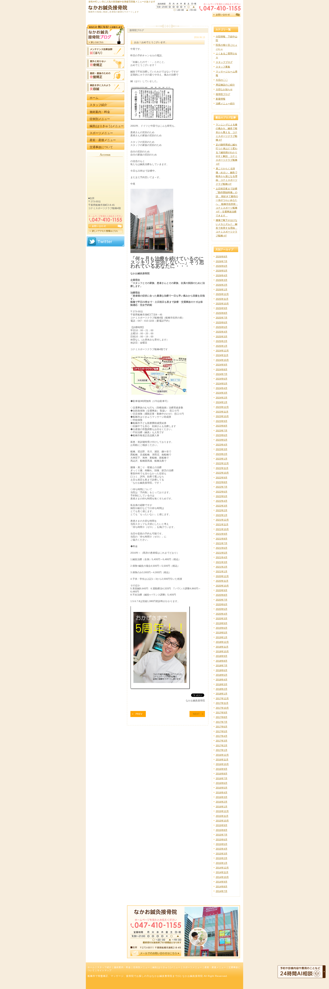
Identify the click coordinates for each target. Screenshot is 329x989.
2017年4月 (221, 736)
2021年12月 (222, 519)
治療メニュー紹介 (225, 103)
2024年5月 (221, 383)
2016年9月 (221, 769)
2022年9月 (221, 477)
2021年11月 (222, 524)
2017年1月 (221, 750)
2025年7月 (221, 317)
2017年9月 (221, 712)
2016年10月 (222, 764)
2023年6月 (221, 435)
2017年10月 (222, 708)
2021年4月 (221, 557)
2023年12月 (222, 407)
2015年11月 (222, 816)
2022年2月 (221, 510)
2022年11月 (222, 468)
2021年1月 (221, 571)
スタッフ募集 (223, 66)
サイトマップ (104, 970)
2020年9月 (221, 590)
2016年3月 (221, 797)
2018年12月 (222, 642)
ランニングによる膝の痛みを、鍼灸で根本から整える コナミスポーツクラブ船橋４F (226, 132)
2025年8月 (221, 313)
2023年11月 (222, 411)
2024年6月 (221, 378)
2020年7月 (221, 599)
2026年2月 (221, 285)
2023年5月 (221, 439)
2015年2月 (221, 858)
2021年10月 (222, 529)
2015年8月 (221, 830)
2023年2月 (221, 454)
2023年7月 (221, 430)
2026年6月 (221, 266)
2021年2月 (221, 566)
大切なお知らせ (224, 89)
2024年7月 (221, 374)
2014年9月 (221, 881)
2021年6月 (221, 548)
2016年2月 (221, 801)
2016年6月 (221, 783)
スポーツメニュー (192, 967)
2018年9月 (221, 656)
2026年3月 (221, 280)
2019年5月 (221, 632)
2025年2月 (221, 341)
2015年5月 (221, 844)
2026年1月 (221, 289)
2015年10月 (222, 820)
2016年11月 (222, 759)
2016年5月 (221, 787)
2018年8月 (221, 661)
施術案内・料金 (122, 967)
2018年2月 (221, 689)
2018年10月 (222, 651)
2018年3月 (221, 684)
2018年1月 (221, 693)
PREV (139, 714)
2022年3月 (221, 505)
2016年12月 (222, 755)
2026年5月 (221, 270)
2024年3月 (221, 392)
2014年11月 (222, 872)
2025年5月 (221, 327)
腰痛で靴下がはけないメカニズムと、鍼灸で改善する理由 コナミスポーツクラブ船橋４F (226, 228)
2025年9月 (221, 308)
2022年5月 (221, 496)
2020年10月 (222, 585)
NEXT (196, 714)
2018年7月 (221, 665)
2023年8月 (221, 425)
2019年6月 (221, 628)
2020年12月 (222, 576)
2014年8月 (221, 886)
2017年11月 (222, 703)
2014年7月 (221, 891)
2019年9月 (221, 623)
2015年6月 (221, 839)
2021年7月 (221, 543)
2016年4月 (221, 792)
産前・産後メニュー (215, 967)
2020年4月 (221, 613)
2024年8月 (221, 369)
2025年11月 (222, 299)
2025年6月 (221, 322)
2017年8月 (221, 717)
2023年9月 (221, 421)
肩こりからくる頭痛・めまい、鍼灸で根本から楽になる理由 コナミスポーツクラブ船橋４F (226, 176)
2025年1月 (221, 346)
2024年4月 (221, 388)
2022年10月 (222, 472)
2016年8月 (221, 773)
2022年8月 (221, 482)
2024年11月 (222, 355)
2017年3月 (221, 740)
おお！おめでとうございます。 (151, 42)
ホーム (91, 967)
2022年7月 (221, 486)
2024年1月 (221, 402)
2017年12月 (222, 698)
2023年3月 (221, 449)
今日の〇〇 (222, 80)
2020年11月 (222, 581)
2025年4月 (221, 331)
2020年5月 (221, 609)
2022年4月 (221, 501)
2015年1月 (221, 863)
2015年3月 (221, 853)
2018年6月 (221, 670)
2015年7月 (221, 834)
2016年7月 (221, 778)
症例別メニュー (141, 967)
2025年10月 (222, 303)
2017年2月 (221, 745)
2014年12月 (222, 867)
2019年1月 (221, 637)
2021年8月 (221, 538)
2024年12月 (222, 350)
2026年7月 (221, 261)
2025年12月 (222, 294)
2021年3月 (221, 562)
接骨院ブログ (223, 94)
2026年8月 (221, 256)
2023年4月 (221, 444)
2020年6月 (221, 604)
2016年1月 (221, 806)
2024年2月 (221, 397)
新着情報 (220, 98)
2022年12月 (222, 463)
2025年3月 (221, 336)
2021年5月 (221, 552)
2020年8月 (221, 595)
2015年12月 (222, 811)
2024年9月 (221, 364)
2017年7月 (221, 722)
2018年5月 (221, 675)
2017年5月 (221, 731)
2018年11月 (222, 646)
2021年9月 (221, 534)
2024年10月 (222, 360)
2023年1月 (221, 458)
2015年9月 (221, 825)
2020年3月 (221, 618)
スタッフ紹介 (104, 967)
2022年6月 (221, 491)
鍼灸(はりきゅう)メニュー (166, 967)
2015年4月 (221, 848)
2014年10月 (222, 877)
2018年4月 (221, 679)
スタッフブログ (224, 62)
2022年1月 (221, 515)
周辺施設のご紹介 (225, 84)
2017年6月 (221, 726)
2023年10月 (222, 416)
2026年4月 (221, 275)
